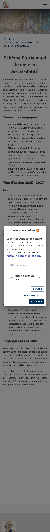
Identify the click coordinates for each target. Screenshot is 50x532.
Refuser (37, 289)
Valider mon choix (32, 295)
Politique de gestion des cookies (23, 255)
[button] (25, 265)
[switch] (9, 277)
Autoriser (36, 302)
